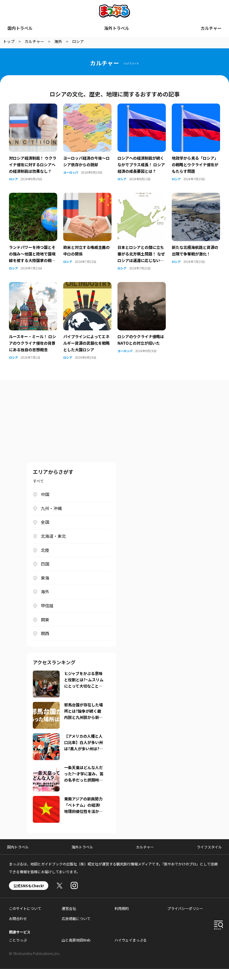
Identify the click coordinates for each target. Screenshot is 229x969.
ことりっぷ (18, 939)
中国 (45, 494)
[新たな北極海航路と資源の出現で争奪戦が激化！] (196, 196)
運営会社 (69, 908)
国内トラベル (20, 28)
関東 (45, 620)
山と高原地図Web (76, 939)
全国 (45, 522)
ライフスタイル (209, 846)
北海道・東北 (53, 536)
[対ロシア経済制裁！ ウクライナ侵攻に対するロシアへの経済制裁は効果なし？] (33, 107)
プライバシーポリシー (185, 908)
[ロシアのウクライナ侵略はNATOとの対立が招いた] (141, 285)
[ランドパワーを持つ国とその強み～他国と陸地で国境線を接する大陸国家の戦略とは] (33, 196)
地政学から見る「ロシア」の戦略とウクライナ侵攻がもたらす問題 (195, 164)
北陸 (45, 550)
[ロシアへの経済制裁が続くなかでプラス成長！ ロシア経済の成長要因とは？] (141, 107)
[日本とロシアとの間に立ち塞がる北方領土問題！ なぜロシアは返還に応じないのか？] (141, 196)
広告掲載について (76, 918)
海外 (45, 591)
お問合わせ (18, 918)
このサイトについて (25, 908)
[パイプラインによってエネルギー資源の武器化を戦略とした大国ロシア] (87, 285)
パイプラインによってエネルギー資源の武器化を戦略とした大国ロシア (86, 343)
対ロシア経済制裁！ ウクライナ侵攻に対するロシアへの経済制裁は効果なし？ (32, 164)
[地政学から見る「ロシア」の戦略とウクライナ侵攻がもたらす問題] (196, 107)
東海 (45, 578)
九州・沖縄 (51, 508)
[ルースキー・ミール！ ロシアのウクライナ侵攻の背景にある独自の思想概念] (33, 285)
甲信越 (47, 605)
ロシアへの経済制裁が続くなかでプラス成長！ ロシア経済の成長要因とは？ (141, 164)
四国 (45, 564)
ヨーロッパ (70, 172)
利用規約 (121, 908)
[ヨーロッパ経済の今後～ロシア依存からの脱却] (87, 107)
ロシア (13, 179)
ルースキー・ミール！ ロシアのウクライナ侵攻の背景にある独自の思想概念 (32, 343)
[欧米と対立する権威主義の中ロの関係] (87, 196)
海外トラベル (116, 28)
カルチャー (211, 28)
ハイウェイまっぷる (130, 939)
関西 (45, 633)
